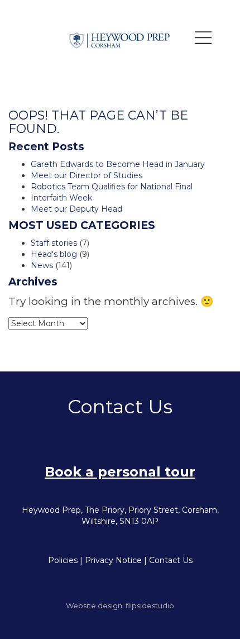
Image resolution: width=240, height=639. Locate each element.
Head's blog (54, 254)
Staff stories (54, 243)
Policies (63, 560)
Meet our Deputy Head (76, 209)
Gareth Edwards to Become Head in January (118, 164)
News (42, 265)
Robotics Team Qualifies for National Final (112, 187)
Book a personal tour (120, 472)
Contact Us (171, 560)
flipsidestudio (150, 605)
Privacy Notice (113, 560)
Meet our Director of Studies (86, 175)
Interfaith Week (61, 198)
